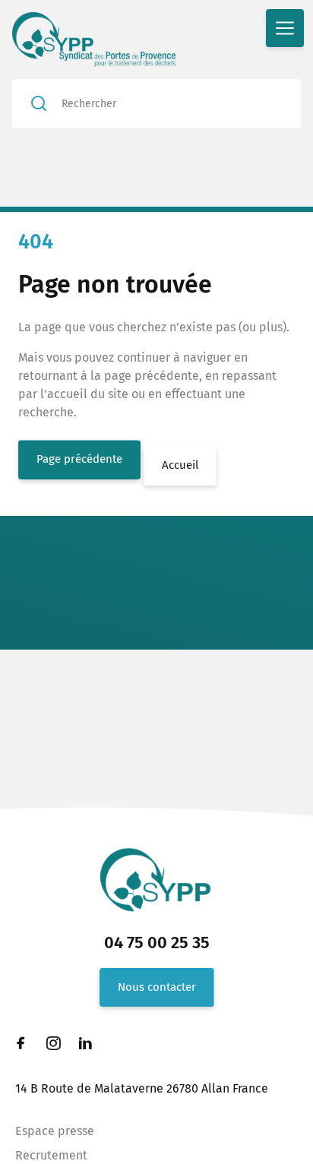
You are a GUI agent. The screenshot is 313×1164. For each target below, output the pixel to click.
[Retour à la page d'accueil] (106, 39)
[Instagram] (53, 1043)
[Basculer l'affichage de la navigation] (285, 28)
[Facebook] (21, 1043)
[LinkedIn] (85, 1043)
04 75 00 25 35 (157, 942)
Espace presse (54, 1131)
